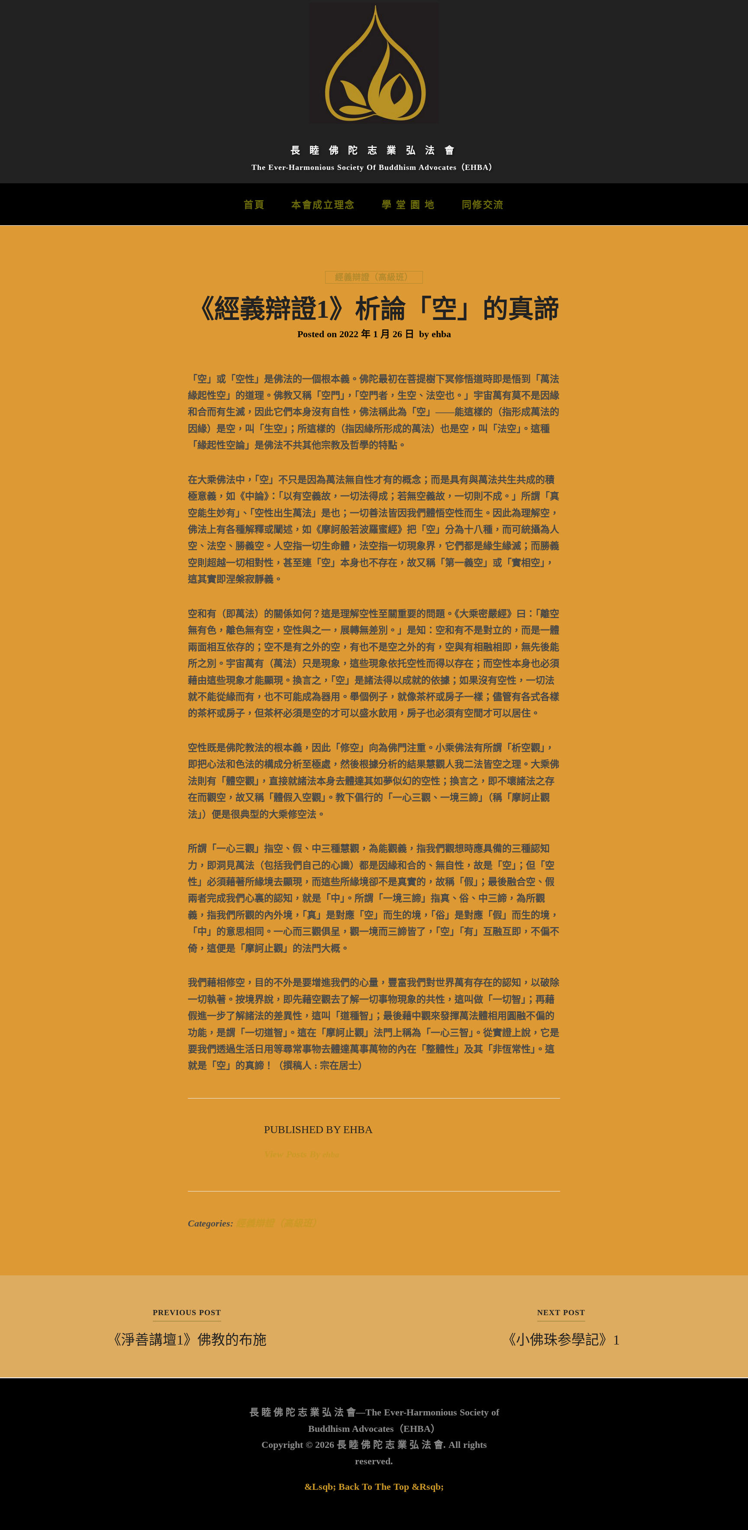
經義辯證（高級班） (374, 277)
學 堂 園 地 (408, 204)
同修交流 (483, 204)
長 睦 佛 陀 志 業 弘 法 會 (374, 150)
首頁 (254, 204)
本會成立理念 (323, 204)
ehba (441, 334)
